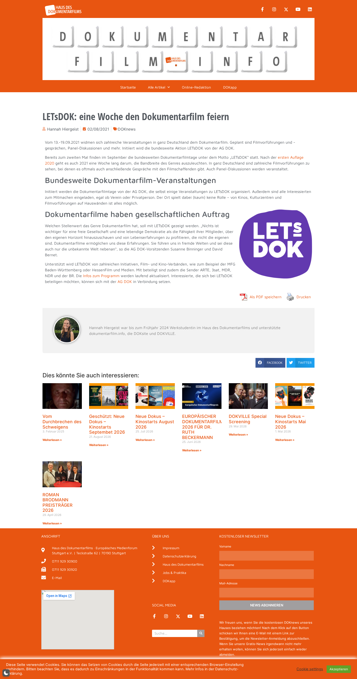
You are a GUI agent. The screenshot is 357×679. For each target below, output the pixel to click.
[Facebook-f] (262, 9)
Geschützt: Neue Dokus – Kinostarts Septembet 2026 (107, 424)
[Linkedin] (310, 9)
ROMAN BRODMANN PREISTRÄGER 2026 (57, 502)
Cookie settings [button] (310, 669)
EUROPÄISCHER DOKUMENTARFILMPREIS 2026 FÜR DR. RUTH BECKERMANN (209, 427)
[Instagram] (274, 9)
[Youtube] (298, 9)
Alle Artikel (156, 87)
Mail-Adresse (228, 583)
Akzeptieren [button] (339, 669)
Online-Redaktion (196, 87)
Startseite (128, 87)
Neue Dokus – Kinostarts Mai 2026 (290, 421)
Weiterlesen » (52, 440)
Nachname (226, 565)
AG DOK (125, 281)
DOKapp (230, 87)
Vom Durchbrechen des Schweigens (62, 421)
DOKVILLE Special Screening (247, 419)
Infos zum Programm (101, 275)
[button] (270, 363)
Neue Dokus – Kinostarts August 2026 (155, 421)
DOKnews (127, 129)
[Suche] (200, 633)
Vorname (225, 546)
